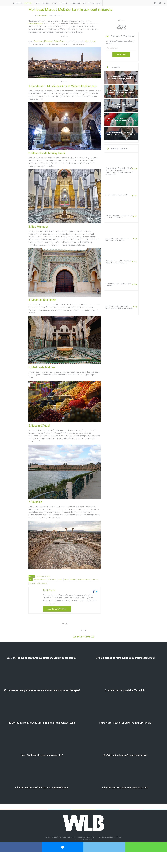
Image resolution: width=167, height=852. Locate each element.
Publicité (66, 837)
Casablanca (39, 41)
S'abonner (121, 54)
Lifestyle (63, 3)
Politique (46, 3)
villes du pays (90, 41)
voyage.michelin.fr (43, 576)
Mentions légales (105, 837)
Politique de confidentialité (83, 837)
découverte (52, 579)
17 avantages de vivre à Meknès (118, 195)
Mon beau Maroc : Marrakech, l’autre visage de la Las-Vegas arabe (119, 307)
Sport (54, 3)
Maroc (91, 3)
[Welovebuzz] (6, 3)
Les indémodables (83, 637)
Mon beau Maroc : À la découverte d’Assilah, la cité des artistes (119, 262)
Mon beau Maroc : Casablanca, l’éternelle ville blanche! (117, 239)
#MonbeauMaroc (40, 579)
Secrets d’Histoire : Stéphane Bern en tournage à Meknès (119, 216)
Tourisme (32, 583)
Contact (118, 837)
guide (60, 579)
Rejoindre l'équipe (53, 837)
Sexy (85, 3)
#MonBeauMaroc (35, 24)
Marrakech (48, 41)
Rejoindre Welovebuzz (56, 609)
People (37, 3)
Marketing (17, 3)
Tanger (63, 41)
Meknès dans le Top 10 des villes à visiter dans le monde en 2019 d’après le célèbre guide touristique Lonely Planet (119, 171)
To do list (94, 579)
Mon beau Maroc (84, 579)
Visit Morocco (42, 583)
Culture (28, 3)
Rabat (56, 41)
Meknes (73, 579)
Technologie (75, 3)
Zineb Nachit (42, 15)
